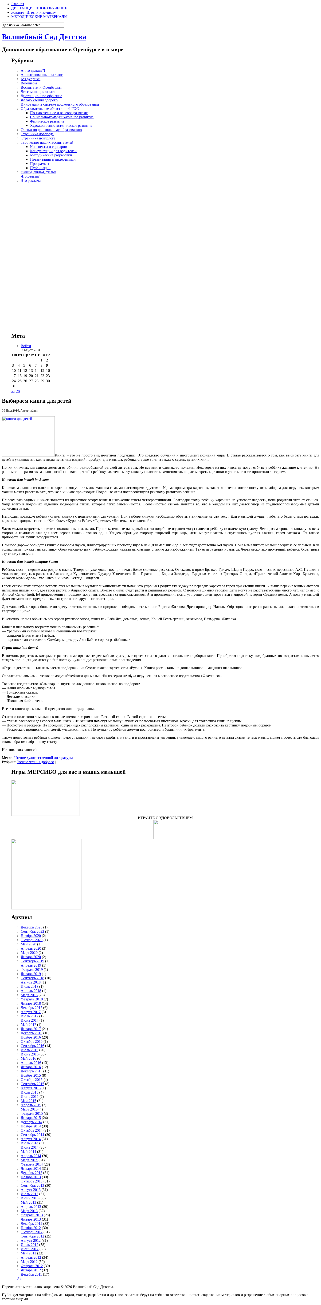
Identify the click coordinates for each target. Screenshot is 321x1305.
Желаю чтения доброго (39, 100)
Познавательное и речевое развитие (59, 113)
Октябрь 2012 (32, 1232)
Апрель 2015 (31, 1105)
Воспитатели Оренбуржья (41, 87)
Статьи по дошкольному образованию (51, 130)
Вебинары (29, 83)
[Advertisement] (165, 253)
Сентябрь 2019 (32, 961)
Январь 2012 (31, 1270)
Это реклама (31, 180)
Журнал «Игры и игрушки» (33, 12)
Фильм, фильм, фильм (38, 172)
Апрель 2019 (31, 965)
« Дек (15, 391)
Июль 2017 (29, 1016)
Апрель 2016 (31, 1063)
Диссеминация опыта (38, 92)
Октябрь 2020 (32, 940)
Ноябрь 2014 (31, 1126)
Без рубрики (30, 79)
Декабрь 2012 (31, 1224)
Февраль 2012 (32, 1266)
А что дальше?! (33, 70)
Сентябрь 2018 (32, 978)
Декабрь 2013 (31, 1173)
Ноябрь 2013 (31, 1177)
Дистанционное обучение (41, 96)
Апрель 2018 (31, 991)
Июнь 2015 (30, 1097)
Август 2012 (31, 1240)
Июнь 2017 (30, 1020)
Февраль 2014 (32, 1164)
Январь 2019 (31, 974)
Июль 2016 (29, 1050)
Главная (17, 4)
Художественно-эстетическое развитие (61, 125)
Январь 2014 (31, 1168)
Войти (26, 346)
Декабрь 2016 (31, 1033)
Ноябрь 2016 (31, 1037)
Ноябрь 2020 (31, 936)
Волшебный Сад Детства (44, 36)
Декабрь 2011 (31, 1274)
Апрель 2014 (31, 1156)
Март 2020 (29, 953)
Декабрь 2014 (31, 1122)
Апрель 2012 (31, 1257)
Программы (39, 164)
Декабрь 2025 (31, 927)
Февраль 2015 (32, 1113)
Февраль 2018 (32, 999)
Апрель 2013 (31, 1207)
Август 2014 (31, 1139)
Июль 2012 (29, 1245)
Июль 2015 (29, 1092)
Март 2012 (29, 1262)
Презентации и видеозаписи (53, 159)
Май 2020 (28, 944)
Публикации (40, 168)
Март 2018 (29, 995)
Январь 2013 (31, 1219)
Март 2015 (29, 1109)
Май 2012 (28, 1253)
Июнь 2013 (30, 1198)
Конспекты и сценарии (48, 147)
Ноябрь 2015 (31, 1075)
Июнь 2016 (30, 1054)
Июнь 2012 (30, 1249)
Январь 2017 (31, 1029)
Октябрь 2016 (32, 1041)
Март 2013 (29, 1211)
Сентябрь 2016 (32, 1046)
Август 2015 (31, 1088)
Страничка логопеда (37, 134)
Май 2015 (28, 1101)
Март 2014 (29, 1160)
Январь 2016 (31, 1067)
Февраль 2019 (32, 970)
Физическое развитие (47, 121)
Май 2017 (28, 1025)
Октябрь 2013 (32, 1181)
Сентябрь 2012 (32, 1236)
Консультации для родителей (53, 151)
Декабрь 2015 (31, 1071)
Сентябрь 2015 (32, 1084)
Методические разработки (51, 155)
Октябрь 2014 (32, 1130)
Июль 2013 (29, 1194)
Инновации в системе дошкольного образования (60, 104)
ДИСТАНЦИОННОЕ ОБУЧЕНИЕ (39, 8)
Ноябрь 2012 (31, 1228)
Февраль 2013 (32, 1215)
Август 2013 (31, 1190)
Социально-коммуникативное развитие (62, 117)
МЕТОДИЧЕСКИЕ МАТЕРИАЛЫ (39, 17)
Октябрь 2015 (32, 1080)
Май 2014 (28, 1152)
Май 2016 (28, 1058)
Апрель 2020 (31, 948)
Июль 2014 (29, 1143)
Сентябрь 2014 (32, 1135)
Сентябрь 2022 (32, 931)
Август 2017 (31, 1012)
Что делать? (30, 176)
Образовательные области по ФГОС (50, 109)
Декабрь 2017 (31, 1008)
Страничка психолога (38, 138)
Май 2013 (28, 1202)
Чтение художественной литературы (43, 758)
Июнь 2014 (30, 1147)
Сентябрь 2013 (32, 1185)
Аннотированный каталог (42, 75)
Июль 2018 (29, 986)
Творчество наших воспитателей (47, 142)
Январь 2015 (31, 1118)
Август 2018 (31, 982)
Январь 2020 (31, 957)
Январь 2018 (31, 1003)
